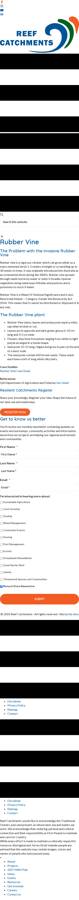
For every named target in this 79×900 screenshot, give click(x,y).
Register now (15, 412)
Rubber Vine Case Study (15, 371)
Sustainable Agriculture (16, 502)
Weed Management (14, 523)
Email (5, 479)
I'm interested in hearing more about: (25, 496)
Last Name (8, 463)
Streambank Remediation (17, 558)
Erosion (7, 551)
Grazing (7, 516)
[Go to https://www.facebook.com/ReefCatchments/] (39, 2)
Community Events (14, 530)
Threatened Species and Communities (25, 579)
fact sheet (62, 382)
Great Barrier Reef (13, 565)
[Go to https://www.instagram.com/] (39, 6)
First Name (9, 446)
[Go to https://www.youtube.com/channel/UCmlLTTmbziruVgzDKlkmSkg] (39, 10)
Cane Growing (11, 508)
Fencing (7, 537)
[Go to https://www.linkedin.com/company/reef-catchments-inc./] (39, 14)
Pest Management (13, 544)
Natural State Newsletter (19, 586)
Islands (7, 572)
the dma (73, 614)
